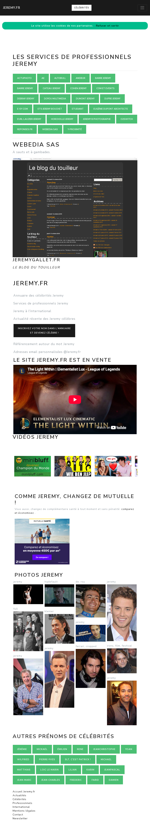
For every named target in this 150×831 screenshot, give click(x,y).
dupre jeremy (112, 98)
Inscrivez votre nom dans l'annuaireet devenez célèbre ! (44, 330)
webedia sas (50, 129)
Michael (106, 759)
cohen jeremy (78, 88)
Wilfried (23, 759)
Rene (80, 749)
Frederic (76, 779)
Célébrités (81, 7)
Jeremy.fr (11, 7)
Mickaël (42, 749)
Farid (95, 779)
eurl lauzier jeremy (29, 119)
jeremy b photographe (97, 119)
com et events (105, 88)
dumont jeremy (85, 98)
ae (43, 78)
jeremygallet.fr (36, 260)
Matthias (24, 769)
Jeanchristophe (104, 749)
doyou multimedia (55, 98)
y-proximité (75, 129)
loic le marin (49, 769)
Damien (114, 779)
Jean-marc (24, 779)
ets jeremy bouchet (50, 108)
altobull (60, 78)
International (21, 807)
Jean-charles (50, 779)
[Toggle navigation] (142, 7)
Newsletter (20, 818)
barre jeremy (103, 78)
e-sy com (22, 108)
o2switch (127, 119)
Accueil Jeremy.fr (24, 791)
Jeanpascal (112, 769)
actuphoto (24, 78)
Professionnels (22, 803)
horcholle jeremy (62, 119)
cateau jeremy (51, 88)
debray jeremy (25, 98)
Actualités (19, 795)
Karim (90, 769)
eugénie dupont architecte (110, 108)
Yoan (128, 749)
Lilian (73, 769)
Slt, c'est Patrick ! (78, 759)
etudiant (78, 108)
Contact (18, 814)
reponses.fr (24, 129)
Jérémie (22, 749)
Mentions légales (24, 811)
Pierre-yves (47, 759)
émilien (62, 749)
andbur (80, 78)
